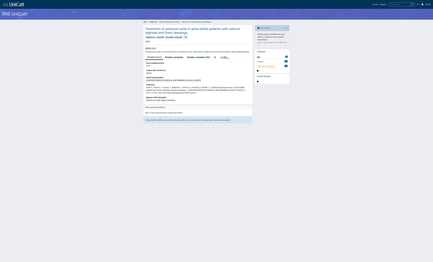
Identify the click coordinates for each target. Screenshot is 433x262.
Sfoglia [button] (382, 4)
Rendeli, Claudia (173, 36)
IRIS (145, 22)
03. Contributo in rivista (169, 22)
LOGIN (428, 4)
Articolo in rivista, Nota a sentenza (196, 22)
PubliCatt (153, 22)
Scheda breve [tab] (154, 57)
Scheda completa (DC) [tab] (198, 57)
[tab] (215, 57)
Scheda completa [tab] (174, 57)
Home (375, 4)
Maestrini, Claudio (155, 36)
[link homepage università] (13, 4)
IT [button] (417, 4)
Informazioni (264, 28)
